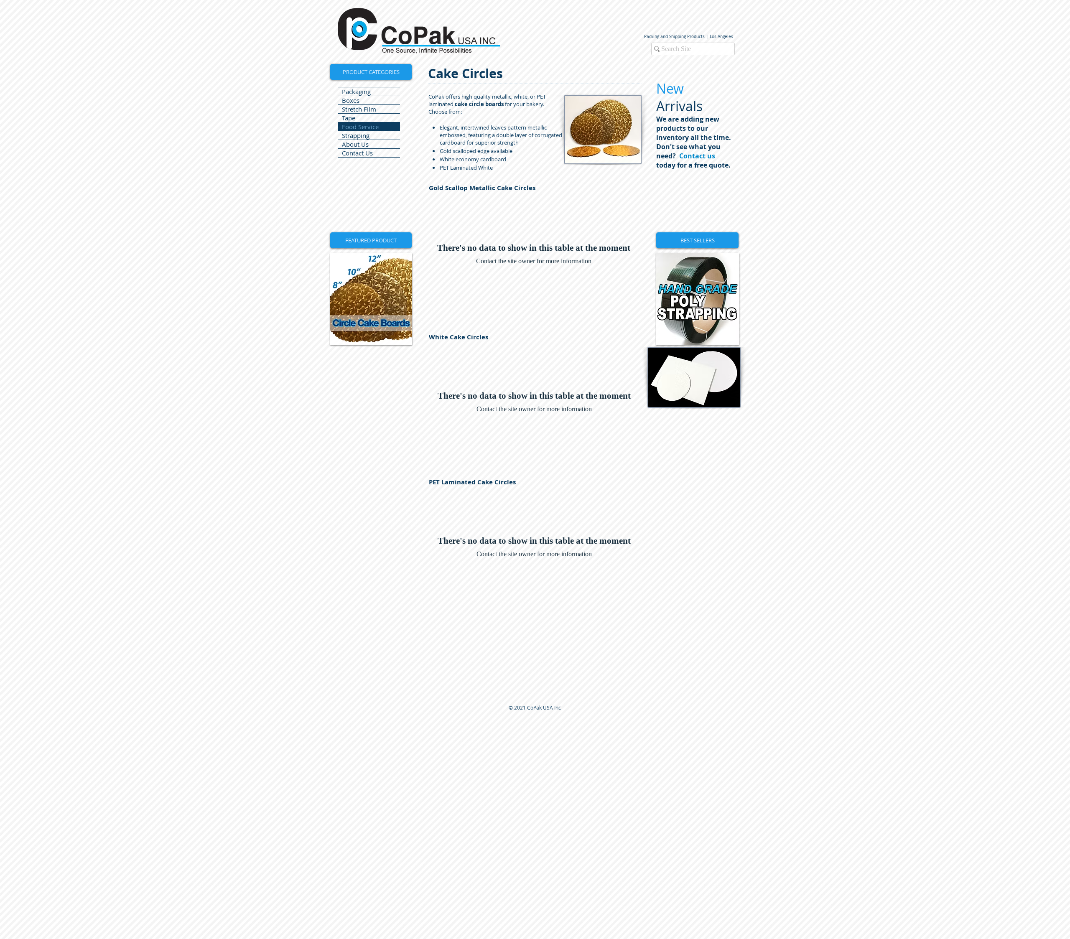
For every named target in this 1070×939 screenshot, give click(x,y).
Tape (348, 118)
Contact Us (357, 153)
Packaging (356, 91)
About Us (355, 144)
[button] (371, 240)
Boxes (350, 100)
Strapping (355, 135)
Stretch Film (359, 109)
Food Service (360, 126)
